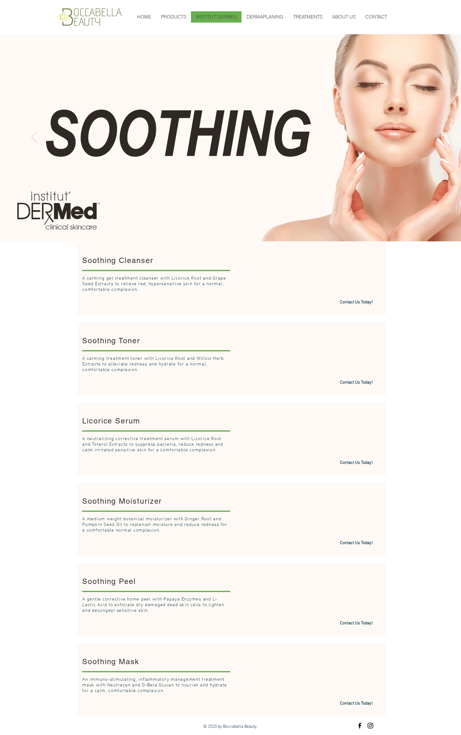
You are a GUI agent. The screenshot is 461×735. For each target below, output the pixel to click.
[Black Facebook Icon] (359, 725)
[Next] (427, 138)
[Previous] (34, 138)
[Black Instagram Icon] (370, 725)
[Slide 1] (230, 226)
